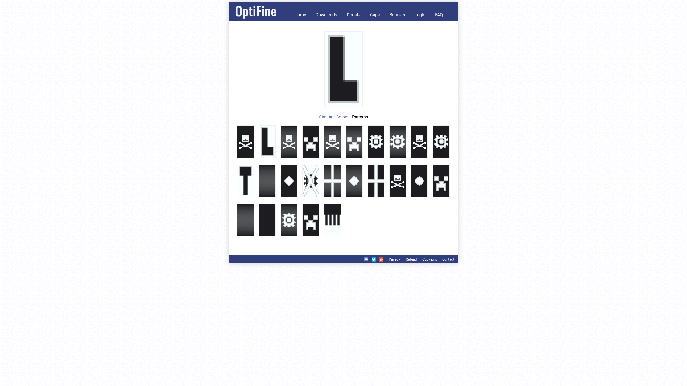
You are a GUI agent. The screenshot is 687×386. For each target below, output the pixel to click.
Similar (325, 117)
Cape (375, 14)
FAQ (439, 14)
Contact (448, 259)
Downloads (326, 14)
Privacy (394, 259)
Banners (397, 14)
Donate (353, 14)
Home (300, 14)
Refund (411, 259)
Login (420, 14)
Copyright (429, 259)
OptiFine (255, 10)
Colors (342, 117)
